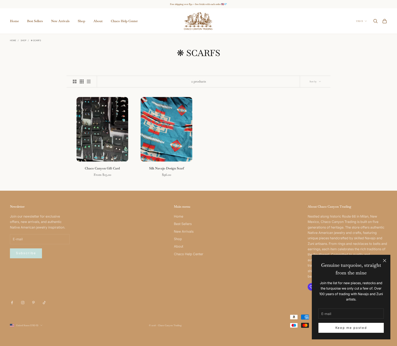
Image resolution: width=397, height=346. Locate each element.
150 (113, 146)
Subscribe (26, 253)
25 (81, 146)
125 (106, 146)
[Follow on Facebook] (12, 303)
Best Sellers (35, 21)
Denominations (88, 141)
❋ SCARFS (36, 40)
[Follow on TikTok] (44, 303)
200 (120, 146)
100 (99, 146)
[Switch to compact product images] (89, 81)
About (98, 21)
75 (93, 146)
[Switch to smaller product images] (82, 81)
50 (87, 146)
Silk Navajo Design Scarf (166, 168)
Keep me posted (351, 328)
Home (14, 21)
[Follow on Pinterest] (33, 303)
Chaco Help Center (124, 21)
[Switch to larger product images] (75, 81)
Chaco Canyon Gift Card (102, 168)
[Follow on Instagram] (23, 303)
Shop (81, 21)
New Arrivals (60, 21)
